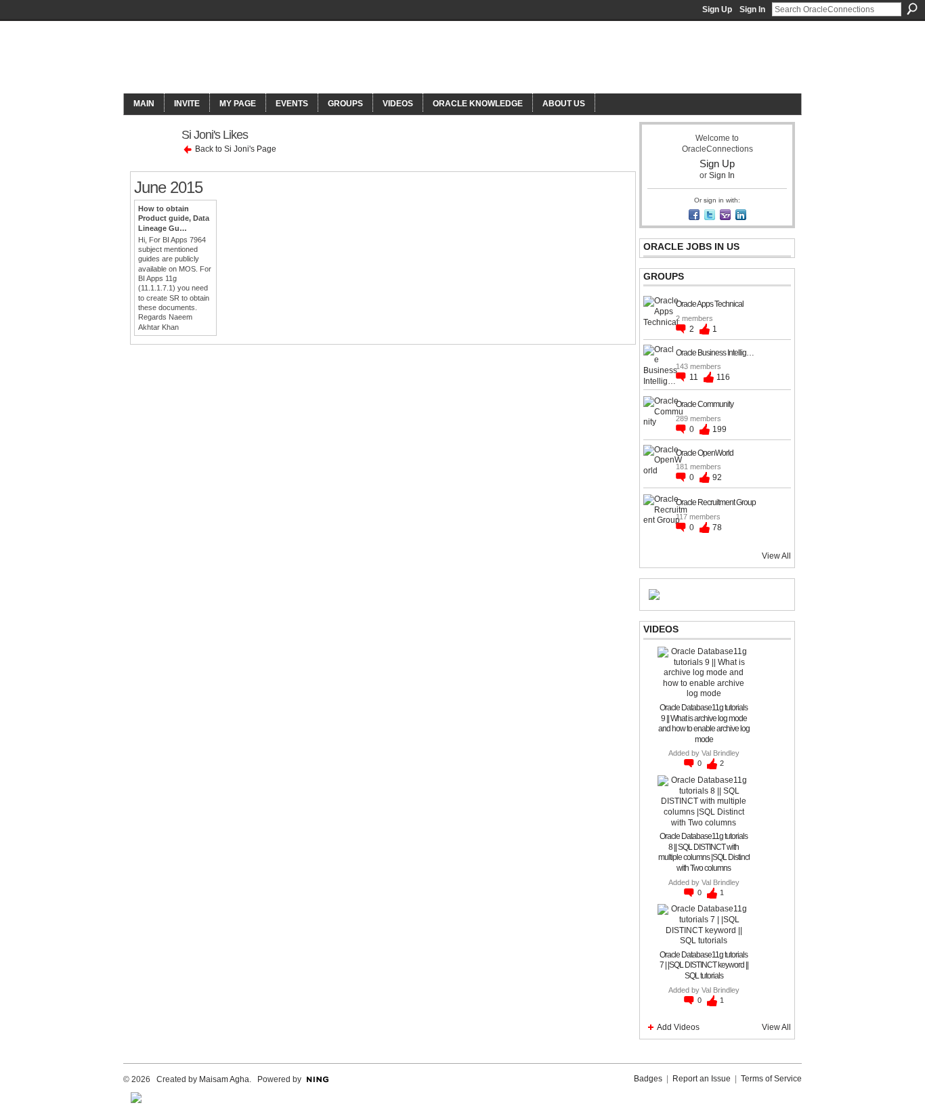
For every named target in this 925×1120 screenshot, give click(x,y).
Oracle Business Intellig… (715, 353)
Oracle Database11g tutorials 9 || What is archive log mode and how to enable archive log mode (704, 723)
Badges (648, 1078)
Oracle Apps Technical (710, 304)
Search (912, 9)
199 (719, 429)
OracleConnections (310, 59)
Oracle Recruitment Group (716, 502)
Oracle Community (704, 404)
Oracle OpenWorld (704, 453)
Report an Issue (701, 1078)
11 (694, 377)
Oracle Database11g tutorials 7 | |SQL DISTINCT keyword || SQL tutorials (704, 965)
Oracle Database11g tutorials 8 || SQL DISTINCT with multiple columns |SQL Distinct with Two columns (704, 852)
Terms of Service (771, 1078)
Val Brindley (720, 753)
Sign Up (717, 9)
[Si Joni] (151, 165)
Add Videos (678, 1027)
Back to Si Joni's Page (235, 149)
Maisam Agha (224, 1079)
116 (723, 377)
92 (717, 477)
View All (776, 556)
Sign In (752, 9)
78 (717, 527)
